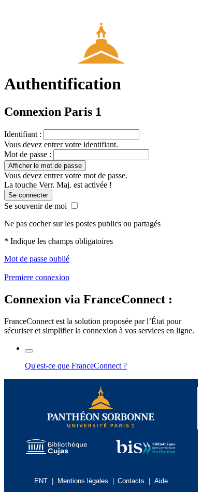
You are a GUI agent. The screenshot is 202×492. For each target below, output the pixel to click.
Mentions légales (82, 481)
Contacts (131, 481)
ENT (41, 481)
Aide (161, 481)
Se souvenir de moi (35, 206)
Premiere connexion (36, 277)
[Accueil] (101, 39)
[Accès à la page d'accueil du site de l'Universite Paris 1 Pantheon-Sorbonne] (101, 408)
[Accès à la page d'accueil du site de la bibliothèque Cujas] (56, 448)
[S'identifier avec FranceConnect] (29, 350)
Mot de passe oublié (36, 258)
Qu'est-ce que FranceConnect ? (76, 365)
